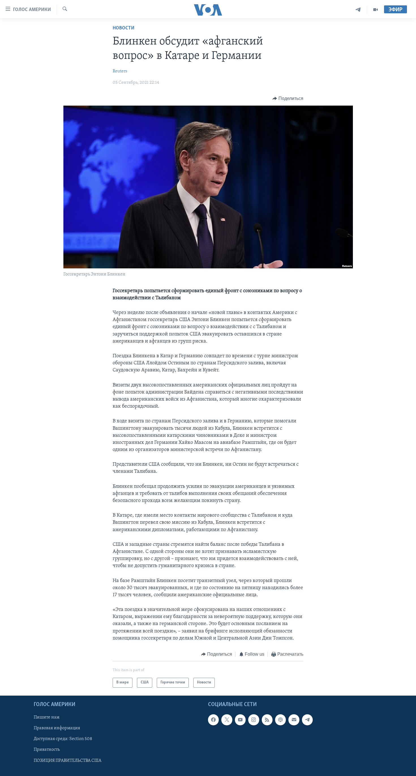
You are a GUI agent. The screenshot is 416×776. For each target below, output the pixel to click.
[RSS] (267, 719)
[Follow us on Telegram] (307, 719)
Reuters (120, 71)
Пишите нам (46, 717)
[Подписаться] (293, 719)
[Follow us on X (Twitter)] (226, 719)
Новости (123, 28)
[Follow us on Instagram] (253, 719)
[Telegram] (358, 9)
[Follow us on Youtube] (240, 719)
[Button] (288, 98)
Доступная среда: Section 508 (63, 739)
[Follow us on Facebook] (213, 719)
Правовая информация (57, 728)
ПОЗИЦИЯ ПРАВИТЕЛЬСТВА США (67, 760)
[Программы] (375, 9)
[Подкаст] (280, 719)
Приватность (47, 749)
